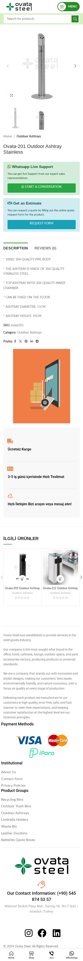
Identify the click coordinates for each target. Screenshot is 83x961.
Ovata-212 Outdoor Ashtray (60, 588)
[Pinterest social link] (26, 341)
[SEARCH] (75, 18)
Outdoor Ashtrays (29, 136)
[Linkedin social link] (31, 341)
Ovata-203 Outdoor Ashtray (22, 588)
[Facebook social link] (15, 341)
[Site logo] (18, 6)
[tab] (15, 248)
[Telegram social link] (37, 341)
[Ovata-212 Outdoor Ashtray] (60, 567)
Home (7, 136)
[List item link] (41, 772)
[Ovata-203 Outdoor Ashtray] (22, 567)
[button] (7, 65)
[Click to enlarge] (12, 95)
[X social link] (20, 341)
